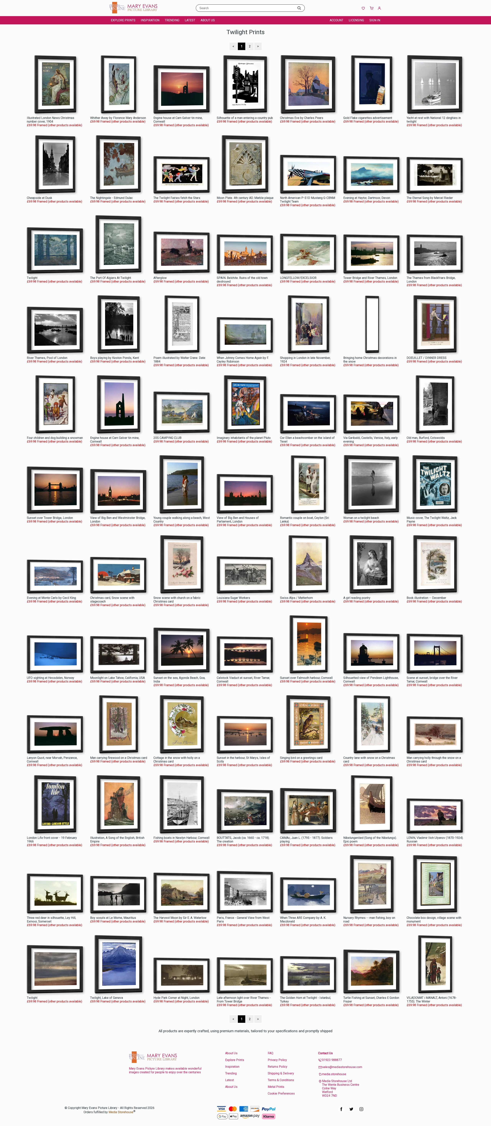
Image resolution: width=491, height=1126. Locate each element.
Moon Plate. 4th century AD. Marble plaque (245, 198)
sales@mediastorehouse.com (342, 1067)
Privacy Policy (277, 1060)
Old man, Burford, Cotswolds (426, 438)
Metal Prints (276, 1087)
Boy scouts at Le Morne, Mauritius (113, 918)
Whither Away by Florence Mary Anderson (118, 118)
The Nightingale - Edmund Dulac (111, 198)
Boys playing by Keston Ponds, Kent (114, 358)
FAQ (270, 1053)
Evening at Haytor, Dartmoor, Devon (366, 198)
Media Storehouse (121, 1112)
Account (336, 20)
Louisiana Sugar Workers (233, 598)
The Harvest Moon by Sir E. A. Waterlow (179, 918)
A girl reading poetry (356, 598)
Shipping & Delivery (281, 1073)
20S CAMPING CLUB (167, 438)
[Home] (133, 12)
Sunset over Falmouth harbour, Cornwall (306, 678)
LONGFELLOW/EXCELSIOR (298, 278)
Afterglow (160, 278)
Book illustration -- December (426, 598)
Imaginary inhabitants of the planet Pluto (244, 438)
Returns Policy (277, 1066)
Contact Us (325, 1053)
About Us (208, 20)
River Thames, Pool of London (47, 358)
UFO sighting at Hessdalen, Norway (50, 678)
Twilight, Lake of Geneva (106, 998)
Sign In (374, 20)
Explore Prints (123, 20)
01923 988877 (332, 1060)
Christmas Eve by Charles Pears (301, 118)
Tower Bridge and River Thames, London (370, 278)
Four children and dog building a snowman (55, 438)
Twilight (32, 278)
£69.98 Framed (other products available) (54, 125)
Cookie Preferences (281, 1093)
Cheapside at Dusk (39, 198)
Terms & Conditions (281, 1080)
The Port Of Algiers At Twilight (110, 278)
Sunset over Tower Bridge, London (50, 518)
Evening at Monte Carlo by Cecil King (51, 598)
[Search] (299, 8)
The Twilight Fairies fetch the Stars (176, 198)
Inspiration (150, 20)
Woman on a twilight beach (361, 518)
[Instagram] (361, 1111)
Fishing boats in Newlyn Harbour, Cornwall (181, 838)
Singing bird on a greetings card (301, 758)
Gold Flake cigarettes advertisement (367, 118)
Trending (172, 20)
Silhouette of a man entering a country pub (245, 118)
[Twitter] (351, 1111)
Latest (190, 20)
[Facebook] (341, 1111)
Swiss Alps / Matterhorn (296, 598)
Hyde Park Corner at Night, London (176, 998)
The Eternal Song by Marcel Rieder (430, 198)
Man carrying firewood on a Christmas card (118, 758)
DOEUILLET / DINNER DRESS (427, 358)
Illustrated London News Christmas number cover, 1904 (50, 119)
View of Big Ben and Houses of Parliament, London (238, 519)
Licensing (356, 20)
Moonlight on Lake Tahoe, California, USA (117, 678)
